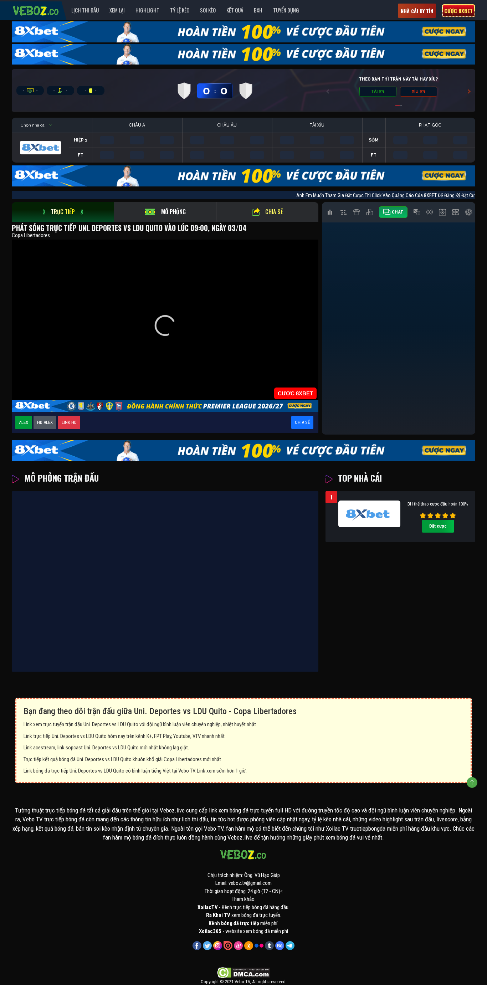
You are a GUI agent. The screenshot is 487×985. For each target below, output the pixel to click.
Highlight (147, 10)
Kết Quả (234, 10)
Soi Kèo (208, 10)
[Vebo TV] (36, 9)
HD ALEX (45, 422)
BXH (258, 10)
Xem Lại (117, 10)
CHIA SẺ (302, 422)
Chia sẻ (274, 211)
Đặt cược (438, 526)
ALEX (23, 422)
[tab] (63, 212)
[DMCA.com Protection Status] (243, 972)
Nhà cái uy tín (417, 11)
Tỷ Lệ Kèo (179, 10)
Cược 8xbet (458, 11)
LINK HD (69, 422)
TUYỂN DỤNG (286, 10)
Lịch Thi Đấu (85, 10)
